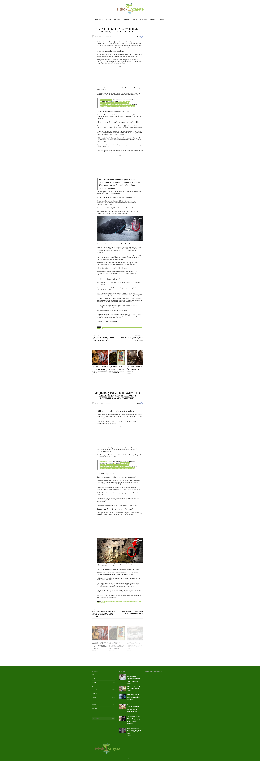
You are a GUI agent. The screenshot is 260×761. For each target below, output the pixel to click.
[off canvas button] (8, 9)
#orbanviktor (122, 104)
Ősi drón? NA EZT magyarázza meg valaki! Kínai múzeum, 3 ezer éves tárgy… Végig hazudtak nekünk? (134, 645)
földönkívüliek (105, 327)
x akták (101, 328)
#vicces (122, 101)
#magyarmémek (112, 103)
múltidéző (109, 601)
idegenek (112, 327)
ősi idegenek (114, 601)
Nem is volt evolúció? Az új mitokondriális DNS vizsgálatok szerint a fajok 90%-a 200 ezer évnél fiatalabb (100, 369)
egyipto (104, 601)
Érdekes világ (99, 19)
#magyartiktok (104, 103)
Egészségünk (143, 19)
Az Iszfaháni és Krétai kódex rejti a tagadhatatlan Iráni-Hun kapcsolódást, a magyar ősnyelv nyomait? (116, 369)
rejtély (126, 327)
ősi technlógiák (122, 601)
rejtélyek (131, 327)
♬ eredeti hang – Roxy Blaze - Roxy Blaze (123, 106)
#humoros (127, 101)
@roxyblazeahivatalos (106, 100)
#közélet (129, 104)
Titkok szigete (101, 36)
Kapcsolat (162, 19)
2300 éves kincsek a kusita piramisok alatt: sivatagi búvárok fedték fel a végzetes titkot (132, 339)
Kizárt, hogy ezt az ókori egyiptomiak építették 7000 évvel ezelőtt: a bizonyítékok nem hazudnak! (103, 339)
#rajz (110, 106)
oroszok (122, 327)
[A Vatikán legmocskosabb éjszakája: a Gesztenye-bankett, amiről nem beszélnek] (135, 357)
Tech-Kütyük (125, 19)
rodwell (136, 327)
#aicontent (120, 103)
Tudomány (135, 19)
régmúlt (128, 601)
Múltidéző (117, 19)
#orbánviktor (115, 104)
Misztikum (108, 19)
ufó (140, 327)
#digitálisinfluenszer (105, 104)
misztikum (117, 327)
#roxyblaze (126, 103)
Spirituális (153, 19)
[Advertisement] (120, 76)
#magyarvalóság (104, 106)
